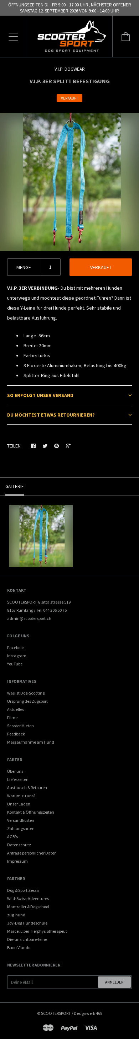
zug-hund (16, 914)
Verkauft (101, 267)
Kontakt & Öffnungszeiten (30, 812)
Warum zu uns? (21, 795)
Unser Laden (18, 804)
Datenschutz (19, 844)
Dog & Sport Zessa (23, 890)
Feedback (16, 734)
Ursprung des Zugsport (27, 701)
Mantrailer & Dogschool (28, 906)
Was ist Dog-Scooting (26, 693)
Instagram (16, 655)
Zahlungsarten (21, 828)
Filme (12, 717)
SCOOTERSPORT (56, 1013)
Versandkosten (20, 820)
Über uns (15, 771)
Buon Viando (18, 947)
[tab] (69, 395)
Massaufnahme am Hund (30, 742)
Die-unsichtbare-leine (27, 939)
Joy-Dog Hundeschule (27, 923)
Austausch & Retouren (27, 787)
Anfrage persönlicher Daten (32, 853)
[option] (69, 182)
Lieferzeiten (18, 779)
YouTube (14, 663)
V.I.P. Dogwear (70, 69)
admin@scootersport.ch (29, 618)
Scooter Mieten (20, 725)
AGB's (12, 836)
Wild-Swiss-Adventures (28, 898)
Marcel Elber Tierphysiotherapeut (37, 931)
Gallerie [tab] (14, 486)
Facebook (16, 647)
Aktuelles (15, 709)
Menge (23, 267)
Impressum (17, 861)
